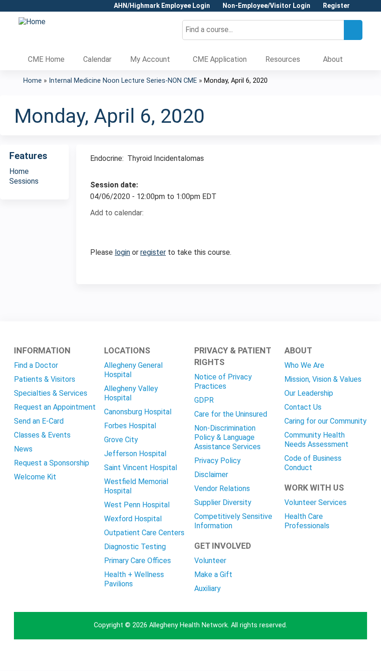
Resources (282, 59)
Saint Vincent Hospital (140, 467)
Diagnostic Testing (135, 546)
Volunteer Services (315, 502)
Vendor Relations (222, 488)
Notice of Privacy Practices (223, 381)
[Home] (32, 22)
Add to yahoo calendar (120, 229)
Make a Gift (213, 574)
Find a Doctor (36, 365)
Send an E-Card (39, 421)
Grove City (121, 439)
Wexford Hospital (133, 518)
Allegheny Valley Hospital (131, 393)
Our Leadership (308, 393)
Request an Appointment (55, 407)
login (122, 252)
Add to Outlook (163, 229)
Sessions (24, 181)
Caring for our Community (325, 421)
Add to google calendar (99, 229)
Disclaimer (211, 474)
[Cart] (359, 9)
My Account (150, 59)
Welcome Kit (35, 476)
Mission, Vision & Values (322, 379)
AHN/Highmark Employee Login (162, 5)
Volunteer (210, 560)
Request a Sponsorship (51, 462)
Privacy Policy (217, 460)
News (23, 449)
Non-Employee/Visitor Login (266, 5)
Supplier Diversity (222, 502)
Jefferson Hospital (135, 453)
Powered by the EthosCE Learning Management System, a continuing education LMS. (334, 655)
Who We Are (304, 365)
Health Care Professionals (306, 521)
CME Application (220, 59)
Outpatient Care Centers (144, 532)
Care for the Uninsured (230, 414)
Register (336, 5)
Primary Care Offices (137, 560)
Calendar (97, 59)
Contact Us (303, 407)
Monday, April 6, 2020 (236, 81)
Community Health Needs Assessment (316, 440)
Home (32, 81)
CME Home (46, 59)
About (333, 59)
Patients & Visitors (44, 379)
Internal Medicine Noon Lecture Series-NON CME (123, 81)
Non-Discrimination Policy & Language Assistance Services (227, 437)
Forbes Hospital (130, 425)
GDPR (204, 400)
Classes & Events (42, 435)
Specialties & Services (50, 393)
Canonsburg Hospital (137, 411)
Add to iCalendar (141, 229)
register (153, 252)
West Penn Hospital (137, 504)
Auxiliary (207, 588)
